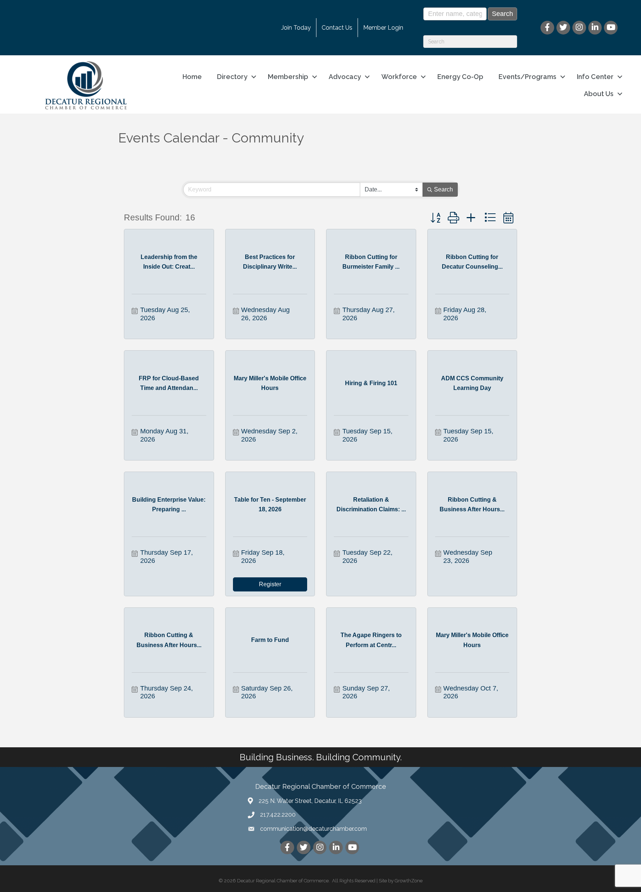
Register (270, 584)
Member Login (383, 27)
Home (192, 77)
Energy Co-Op (460, 77)
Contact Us (337, 27)
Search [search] (443, 189)
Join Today (296, 27)
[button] (435, 218)
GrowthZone (409, 880)
